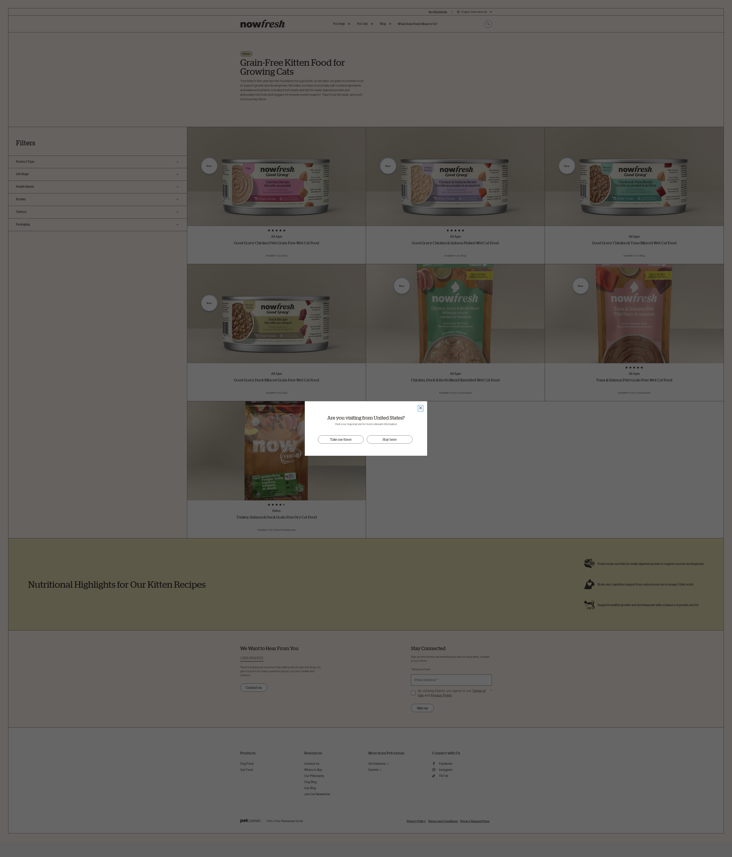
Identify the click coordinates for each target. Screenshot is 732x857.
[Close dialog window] (421, 408)
